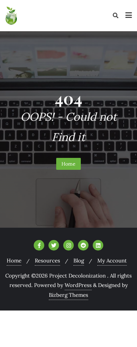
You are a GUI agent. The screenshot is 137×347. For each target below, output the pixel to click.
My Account (112, 260)
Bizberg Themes (68, 295)
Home (68, 164)
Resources (47, 260)
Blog (78, 260)
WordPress (78, 285)
